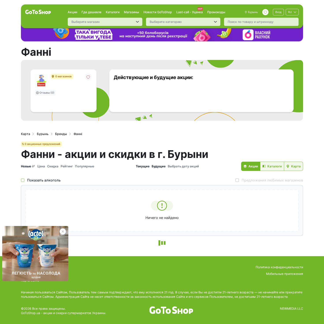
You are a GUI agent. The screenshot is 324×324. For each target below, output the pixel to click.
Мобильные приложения (284, 274)
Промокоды (216, 12)
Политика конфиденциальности (279, 267)
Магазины (131, 12)
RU (290, 12)
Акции (72, 12)
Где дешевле (91, 12)
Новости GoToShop (157, 12)
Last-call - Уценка (189, 12)
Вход (278, 12)
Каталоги (112, 12)
